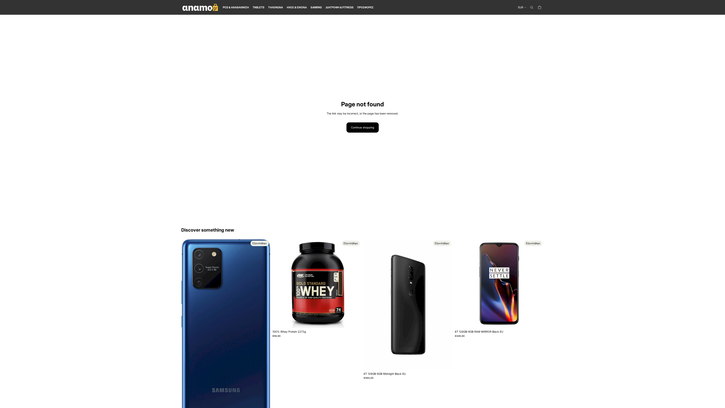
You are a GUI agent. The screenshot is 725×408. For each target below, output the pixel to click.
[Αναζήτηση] (532, 7)
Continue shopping (362, 127)
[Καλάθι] (539, 7)
